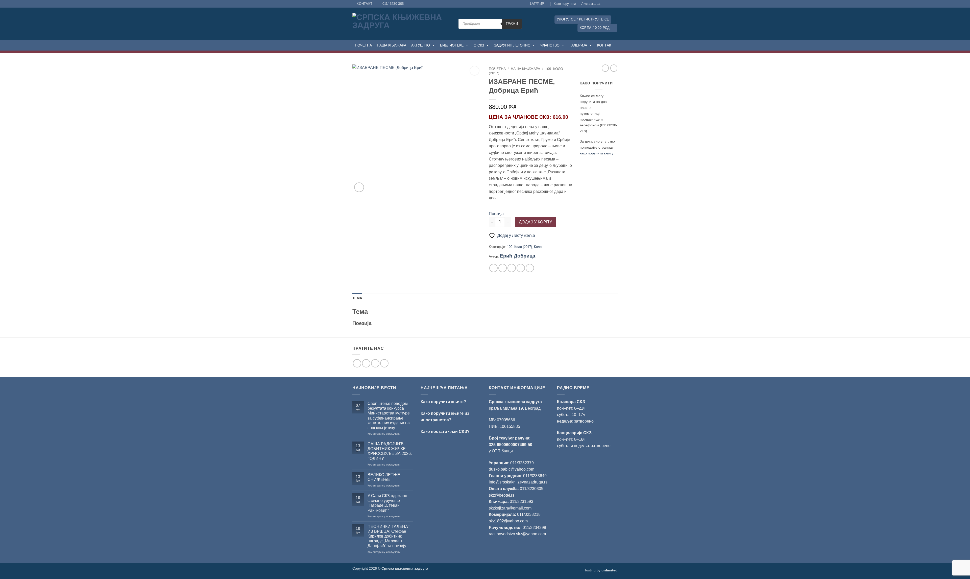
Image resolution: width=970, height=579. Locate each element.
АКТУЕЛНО (420, 45)
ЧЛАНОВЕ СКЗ (531, 117)
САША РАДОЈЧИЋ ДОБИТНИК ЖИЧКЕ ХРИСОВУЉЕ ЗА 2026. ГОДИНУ (390, 451)
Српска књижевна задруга (515, 402)
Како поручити (565, 4)
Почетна (497, 69)
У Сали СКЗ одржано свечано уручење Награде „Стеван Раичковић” (387, 503)
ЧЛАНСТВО (550, 45)
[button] (582, 19)
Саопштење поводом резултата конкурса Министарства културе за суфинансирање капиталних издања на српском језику (389, 415)
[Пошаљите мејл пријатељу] (511, 268)
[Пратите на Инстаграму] (610, 4)
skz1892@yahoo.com (508, 521)
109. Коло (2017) (519, 247)
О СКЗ (479, 45)
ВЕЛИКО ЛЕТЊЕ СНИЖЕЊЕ (384, 477)
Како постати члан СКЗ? (445, 431)
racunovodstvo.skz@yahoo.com (517, 534)
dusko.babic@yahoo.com (511, 469)
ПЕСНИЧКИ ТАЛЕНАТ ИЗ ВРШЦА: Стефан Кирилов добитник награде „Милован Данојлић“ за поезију (389, 536)
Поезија (496, 214)
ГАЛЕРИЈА (578, 45)
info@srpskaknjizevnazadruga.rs (518, 482)
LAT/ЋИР (537, 4)
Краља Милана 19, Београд (515, 408)
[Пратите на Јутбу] (615, 4)
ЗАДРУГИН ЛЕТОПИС (512, 45)
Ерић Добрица (517, 256)
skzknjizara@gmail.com (510, 508)
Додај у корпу (535, 222)
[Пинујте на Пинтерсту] (521, 268)
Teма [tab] (357, 298)
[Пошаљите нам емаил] (375, 363)
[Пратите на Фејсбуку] (605, 4)
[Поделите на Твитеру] (502, 268)
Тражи (512, 24)
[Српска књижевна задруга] (401, 23)
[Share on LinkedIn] (530, 268)
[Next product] (605, 68)
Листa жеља (590, 4)
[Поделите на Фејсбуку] (493, 268)
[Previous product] (613, 68)
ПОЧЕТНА (363, 45)
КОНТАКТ (605, 45)
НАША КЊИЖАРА (391, 45)
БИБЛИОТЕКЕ (452, 45)
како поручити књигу (596, 153)
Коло (538, 247)
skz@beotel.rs (501, 495)
